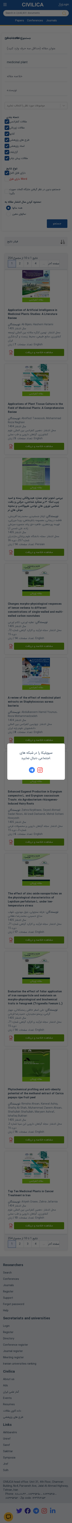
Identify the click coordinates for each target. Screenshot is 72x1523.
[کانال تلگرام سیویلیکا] (32, 770)
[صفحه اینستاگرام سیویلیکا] (40, 770)
